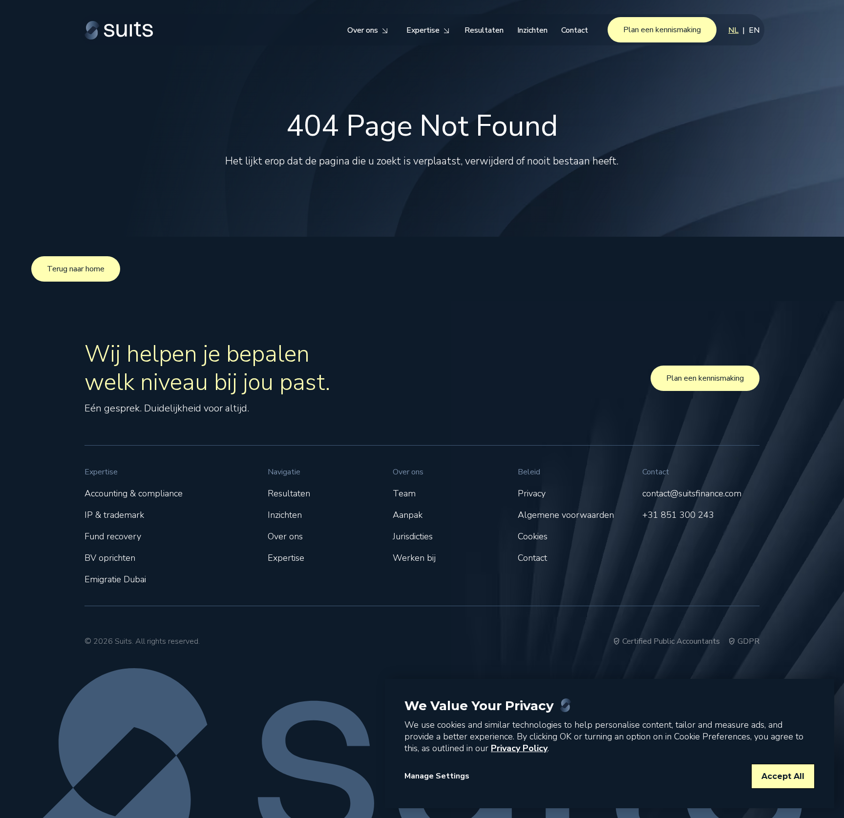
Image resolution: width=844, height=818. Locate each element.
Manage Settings (436, 776)
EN (754, 30)
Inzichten (285, 515)
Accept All (782, 776)
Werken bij (414, 558)
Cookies (533, 536)
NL (733, 30)
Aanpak (407, 515)
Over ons (285, 536)
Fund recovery (112, 536)
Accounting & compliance (133, 493)
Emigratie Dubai (115, 579)
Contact (532, 558)
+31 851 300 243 (678, 515)
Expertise (286, 558)
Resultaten (289, 493)
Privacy (532, 493)
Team (404, 493)
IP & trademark (114, 515)
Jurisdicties (413, 536)
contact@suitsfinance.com (691, 493)
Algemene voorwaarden (566, 515)
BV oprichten (109, 558)
